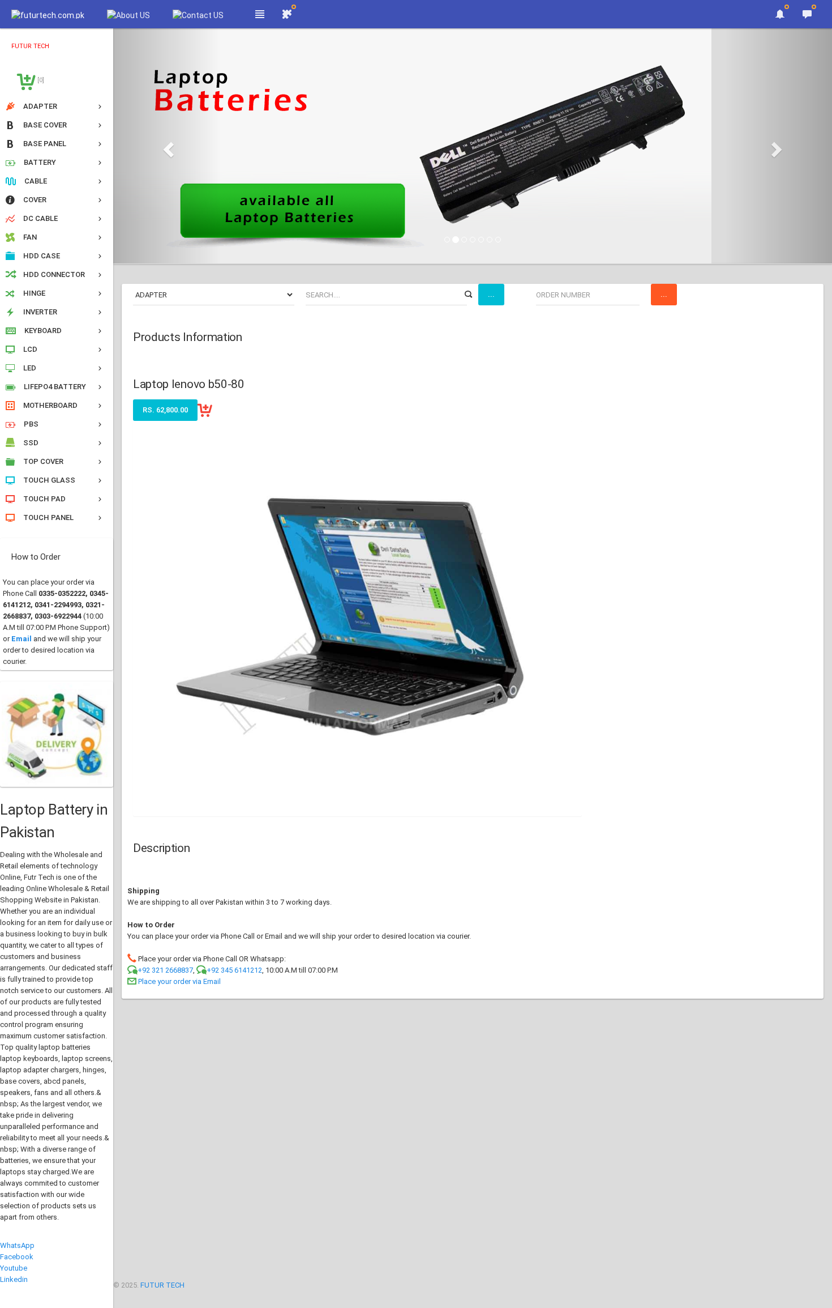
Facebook (16, 1256)
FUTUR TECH (162, 1285)
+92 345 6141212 (234, 970)
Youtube (13, 1268)
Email (21, 638)
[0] (40, 80)
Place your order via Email (179, 981)
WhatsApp (17, 1245)
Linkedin (14, 1279)
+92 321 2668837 (165, 970)
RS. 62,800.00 (165, 410)
